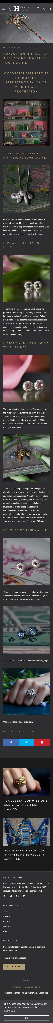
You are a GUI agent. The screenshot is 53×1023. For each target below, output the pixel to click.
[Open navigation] (3, 8)
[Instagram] (17, 896)
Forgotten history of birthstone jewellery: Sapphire (25, 855)
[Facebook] (4, 896)
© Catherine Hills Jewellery (26, 987)
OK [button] (26, 1018)
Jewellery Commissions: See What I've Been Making (26, 805)
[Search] (44, 8)
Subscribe (14, 967)
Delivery (7, 926)
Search (6, 911)
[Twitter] (11, 896)
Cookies (6, 921)
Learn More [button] (9, 1011)
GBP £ (25, 981)
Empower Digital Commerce (35, 993)
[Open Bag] (49, 8)
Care (5, 931)
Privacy (6, 916)
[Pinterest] (24, 896)
